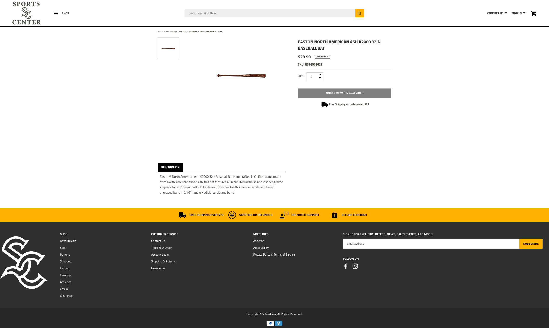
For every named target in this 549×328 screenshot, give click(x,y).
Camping (65, 275)
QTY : (301, 75)
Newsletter (158, 268)
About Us (259, 241)
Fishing (64, 268)
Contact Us (158, 241)
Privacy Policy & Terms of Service (274, 254)
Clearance (66, 295)
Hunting (65, 254)
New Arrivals (68, 241)
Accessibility (261, 247)
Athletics (65, 282)
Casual (64, 289)
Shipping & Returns (163, 261)
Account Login (160, 254)
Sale (62, 247)
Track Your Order (161, 247)
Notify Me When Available (344, 93)
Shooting (65, 261)
